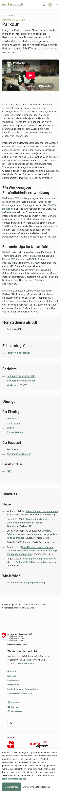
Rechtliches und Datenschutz (22, 689)
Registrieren (13, 680)
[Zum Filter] (43, 4)
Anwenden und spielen (19, 453)
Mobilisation (13, 423)
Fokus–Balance (15, 432)
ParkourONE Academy (14, 259)
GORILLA (34, 259)
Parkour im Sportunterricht (21, 375)
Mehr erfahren (26, 663)
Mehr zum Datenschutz (14, 778)
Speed (10, 427)
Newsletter (16, 711)
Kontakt (11, 675)
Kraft (9, 470)
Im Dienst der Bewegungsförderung (26, 582)
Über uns (11, 671)
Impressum (13, 684)
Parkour (11, 329)
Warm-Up (12, 418)
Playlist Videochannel (18, 352)
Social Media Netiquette (19, 693)
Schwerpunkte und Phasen (21, 380)
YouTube (15, 706)
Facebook (15, 702)
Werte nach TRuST (17, 385)
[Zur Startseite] (12, 4)
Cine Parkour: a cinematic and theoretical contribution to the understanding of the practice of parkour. (33, 550)
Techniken (12, 449)
